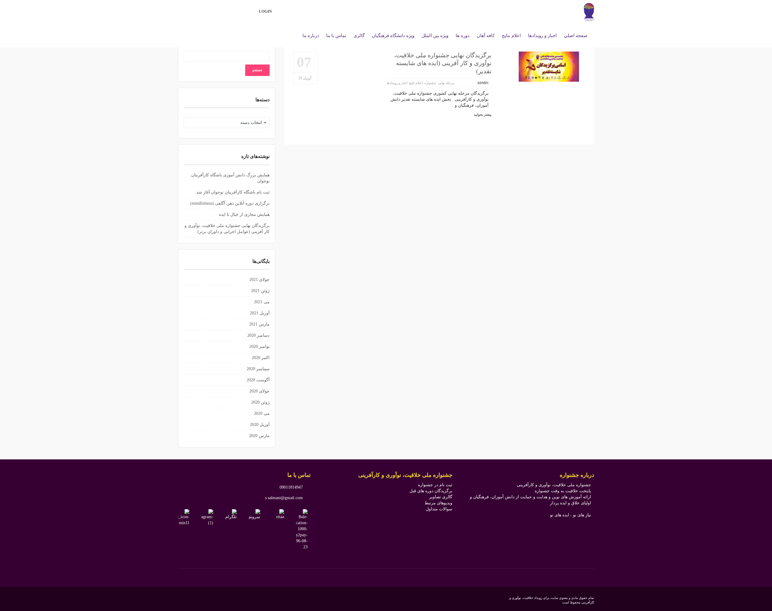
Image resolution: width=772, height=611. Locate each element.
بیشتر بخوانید (483, 114)
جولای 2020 (259, 391)
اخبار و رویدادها (397, 83)
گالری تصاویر (440, 497)
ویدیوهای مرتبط (438, 503)
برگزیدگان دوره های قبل (431, 491)
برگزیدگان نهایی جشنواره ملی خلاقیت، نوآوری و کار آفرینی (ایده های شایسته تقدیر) (443, 63)
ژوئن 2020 (260, 402)
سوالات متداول (439, 509)
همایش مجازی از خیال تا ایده (244, 214)
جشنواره (430, 83)
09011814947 (291, 487)
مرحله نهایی (446, 83)
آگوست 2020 (258, 380)
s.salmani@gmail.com (284, 498)
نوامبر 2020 (259, 346)
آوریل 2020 (260, 424)
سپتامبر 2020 (258, 369)
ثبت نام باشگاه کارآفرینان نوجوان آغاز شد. (232, 192)
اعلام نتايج (416, 83)
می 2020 (262, 413)
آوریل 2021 (260, 313)
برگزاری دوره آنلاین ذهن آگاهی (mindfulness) (230, 203)
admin (483, 83)
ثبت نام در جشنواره (435, 485)
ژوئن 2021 (260, 290)
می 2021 (262, 302)
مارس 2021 (259, 324)
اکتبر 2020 (261, 357)
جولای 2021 (259, 279)
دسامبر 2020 (258, 335)
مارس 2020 (259, 435)
